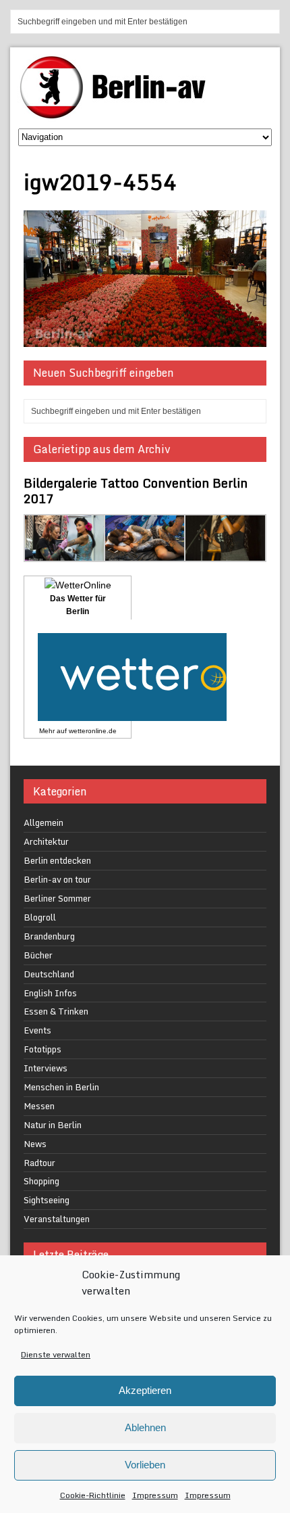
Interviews (45, 1068)
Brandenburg (49, 936)
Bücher (38, 955)
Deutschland (49, 974)
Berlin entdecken (57, 860)
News (35, 1143)
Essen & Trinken (56, 1011)
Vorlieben (145, 1464)
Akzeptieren (145, 1390)
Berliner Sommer (57, 898)
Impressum (155, 1495)
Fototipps (42, 1049)
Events (37, 1030)
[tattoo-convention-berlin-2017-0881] (65, 553)
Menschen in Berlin (61, 1086)
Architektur (46, 841)
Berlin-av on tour (57, 879)
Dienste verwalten (55, 1354)
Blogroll (40, 917)
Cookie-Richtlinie (92, 1495)
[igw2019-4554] (145, 339)
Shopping (41, 1180)
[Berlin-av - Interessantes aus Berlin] (118, 114)
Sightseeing (46, 1199)
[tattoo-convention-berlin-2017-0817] (225, 553)
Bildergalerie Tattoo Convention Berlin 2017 (136, 491)
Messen (39, 1105)
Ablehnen (145, 1427)
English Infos (50, 992)
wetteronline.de (93, 731)
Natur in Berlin (53, 1124)
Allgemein (43, 822)
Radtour (39, 1162)
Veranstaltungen (57, 1218)
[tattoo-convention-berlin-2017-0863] (145, 553)
